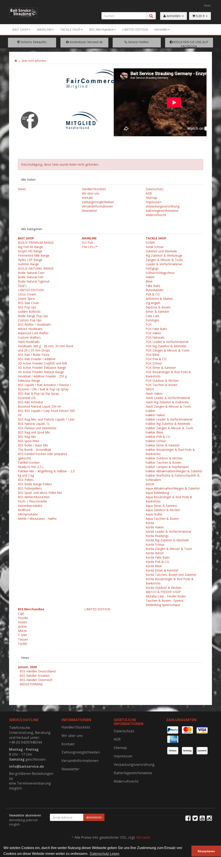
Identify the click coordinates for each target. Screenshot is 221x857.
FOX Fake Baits (156, 329)
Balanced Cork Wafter (33, 333)
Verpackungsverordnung (162, 206)
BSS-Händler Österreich (36, 680)
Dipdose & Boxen (158, 307)
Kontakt (87, 198)
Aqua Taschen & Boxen (162, 518)
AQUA (150, 484)
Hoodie (23, 618)
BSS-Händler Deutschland (37, 671)
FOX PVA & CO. (156, 359)
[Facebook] (188, 818)
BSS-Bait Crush (28, 303)
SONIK (150, 242)
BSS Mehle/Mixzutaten (34, 497)
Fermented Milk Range (33, 255)
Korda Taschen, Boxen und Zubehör (171, 575)
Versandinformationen (97, 206)
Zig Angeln (153, 303)
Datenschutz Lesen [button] (104, 853)
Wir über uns (90, 193)
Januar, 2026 (27, 667)
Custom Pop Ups (30, 320)
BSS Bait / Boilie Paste (33, 355)
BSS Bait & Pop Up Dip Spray (38, 393)
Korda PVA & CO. (158, 562)
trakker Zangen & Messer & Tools (169, 428)
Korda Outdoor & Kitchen (163, 587)
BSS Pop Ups (27, 307)
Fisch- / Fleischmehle (32, 501)
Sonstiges (152, 320)
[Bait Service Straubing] (23, 12)
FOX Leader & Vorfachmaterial (167, 342)
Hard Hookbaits (29, 342)
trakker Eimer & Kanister (163, 445)
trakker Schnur (156, 441)
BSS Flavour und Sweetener (37, 428)
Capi (21, 613)
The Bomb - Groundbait (34, 449)
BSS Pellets (26, 480)
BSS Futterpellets (30, 488)
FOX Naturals (155, 337)
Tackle (22, 644)
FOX (149, 324)
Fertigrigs (152, 268)
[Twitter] (195, 818)
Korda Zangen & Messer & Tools (169, 549)
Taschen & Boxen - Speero (164, 600)
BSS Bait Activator (30, 402)
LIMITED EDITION (135, 29)
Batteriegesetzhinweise (162, 211)
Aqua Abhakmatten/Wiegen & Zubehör (173, 488)
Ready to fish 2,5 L (31, 467)
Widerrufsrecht (156, 215)
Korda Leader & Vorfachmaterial (168, 531)
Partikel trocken (29, 462)
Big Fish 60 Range (30, 247)
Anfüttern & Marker (159, 299)
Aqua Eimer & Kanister (161, 506)
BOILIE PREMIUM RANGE (36, 242)
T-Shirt (22, 635)
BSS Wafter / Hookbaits (34, 324)
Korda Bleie (154, 566)
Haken (150, 277)
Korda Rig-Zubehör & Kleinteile (167, 540)
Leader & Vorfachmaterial (164, 264)
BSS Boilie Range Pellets (35, 484)
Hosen (22, 622)
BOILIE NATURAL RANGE (36, 268)
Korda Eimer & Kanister (162, 570)
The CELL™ (90, 247)
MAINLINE (44, 29)
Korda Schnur (155, 544)
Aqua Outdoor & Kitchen (163, 510)
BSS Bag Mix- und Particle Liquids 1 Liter (46, 419)
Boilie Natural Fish (30, 277)
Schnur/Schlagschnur (160, 273)
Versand (143, 837)
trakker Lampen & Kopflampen (167, 467)
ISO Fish (87, 242)
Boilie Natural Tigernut (33, 281)
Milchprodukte (28, 514)
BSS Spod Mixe (28, 441)
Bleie (149, 281)
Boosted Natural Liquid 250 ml (39, 406)
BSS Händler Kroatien (35, 675)
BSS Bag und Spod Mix (34, 432)
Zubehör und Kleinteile (161, 251)
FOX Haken (153, 333)
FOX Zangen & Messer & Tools (167, 350)
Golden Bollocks (29, 311)
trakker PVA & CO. (158, 437)
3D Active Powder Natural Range (41, 372)
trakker (150, 411)
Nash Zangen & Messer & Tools (168, 406)
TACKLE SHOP (70, 29)
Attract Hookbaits (30, 329)
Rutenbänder (155, 290)
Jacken (22, 626)
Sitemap (151, 198)
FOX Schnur (154, 363)
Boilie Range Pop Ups (33, 316)
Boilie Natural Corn (31, 273)
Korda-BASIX (155, 553)
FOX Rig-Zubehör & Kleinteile (166, 346)
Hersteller (161, 29)
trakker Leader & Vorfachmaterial (169, 419)
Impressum (153, 202)
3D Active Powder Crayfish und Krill (42, 363)
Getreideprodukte (30, 506)
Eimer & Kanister (157, 311)
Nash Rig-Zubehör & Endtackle (167, 402)
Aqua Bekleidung (157, 493)
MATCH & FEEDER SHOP (163, 592)
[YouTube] (202, 818)
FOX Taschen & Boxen (161, 385)
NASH (150, 389)
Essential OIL (27, 398)
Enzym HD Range (30, 251)
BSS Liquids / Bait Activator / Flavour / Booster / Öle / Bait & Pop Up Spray (44, 387)
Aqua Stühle (154, 514)
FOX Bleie (152, 355)
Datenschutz (154, 189)
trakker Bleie (154, 432)
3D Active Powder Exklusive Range (42, 368)
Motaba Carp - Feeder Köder (166, 596)
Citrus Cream (27, 294)
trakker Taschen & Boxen (163, 462)
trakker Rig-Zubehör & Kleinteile (168, 424)
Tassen (23, 639)
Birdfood (24, 510)
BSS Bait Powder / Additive (36, 359)
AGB (149, 193)
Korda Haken (155, 527)
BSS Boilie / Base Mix (33, 445)
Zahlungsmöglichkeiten (98, 202)
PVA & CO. (153, 294)
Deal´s (22, 286)
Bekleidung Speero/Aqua (163, 605)
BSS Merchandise (101, 29)
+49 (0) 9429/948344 (25, 742)
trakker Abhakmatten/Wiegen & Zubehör (174, 471)
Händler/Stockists (94, 189)
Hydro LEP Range (30, 260)
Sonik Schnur (155, 247)
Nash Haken (154, 393)
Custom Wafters (29, 337)
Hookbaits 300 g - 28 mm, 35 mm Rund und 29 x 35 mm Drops (45, 348)
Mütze (22, 631)
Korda (150, 523)
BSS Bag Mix (27, 437)
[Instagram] (209, 818)
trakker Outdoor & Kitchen (164, 458)
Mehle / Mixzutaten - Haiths (37, 518)
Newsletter (89, 211)
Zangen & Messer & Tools (164, 260)
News (207, 5)
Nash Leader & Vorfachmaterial (168, 398)
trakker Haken (155, 415)
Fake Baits (153, 286)
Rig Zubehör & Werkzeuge (164, 255)
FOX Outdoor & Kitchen (162, 380)
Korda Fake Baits (158, 557)
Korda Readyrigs (157, 536)
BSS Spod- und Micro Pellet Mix (40, 493)
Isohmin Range (28, 264)
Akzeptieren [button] (206, 851)
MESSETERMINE (31, 684)
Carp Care (152, 316)
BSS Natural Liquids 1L (34, 424)
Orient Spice (26, 299)
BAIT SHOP (20, 29)
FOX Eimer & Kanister (161, 368)
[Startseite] (15, 61)
